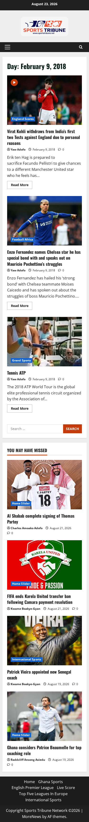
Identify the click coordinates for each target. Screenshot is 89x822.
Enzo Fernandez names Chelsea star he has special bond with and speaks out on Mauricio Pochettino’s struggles (44, 220)
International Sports (26, 659)
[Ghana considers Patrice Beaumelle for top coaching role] (44, 716)
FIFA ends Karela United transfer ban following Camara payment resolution (39, 599)
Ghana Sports (50, 781)
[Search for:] (35, 428)
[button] (7, 47)
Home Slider (21, 503)
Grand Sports (21, 360)
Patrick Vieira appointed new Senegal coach (39, 675)
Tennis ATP (44, 341)
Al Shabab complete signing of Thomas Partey (41, 519)
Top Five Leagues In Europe (43, 793)
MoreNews (31, 816)
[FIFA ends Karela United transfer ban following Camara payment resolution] (44, 565)
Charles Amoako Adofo (26, 528)
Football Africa (22, 239)
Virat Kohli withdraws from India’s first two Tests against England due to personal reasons (44, 100)
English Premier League (33, 787)
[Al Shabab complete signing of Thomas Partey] (44, 484)
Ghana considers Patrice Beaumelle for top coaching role (44, 750)
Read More (21, 184)
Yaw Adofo (18, 149)
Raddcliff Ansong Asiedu (28, 760)
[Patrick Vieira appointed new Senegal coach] (44, 640)
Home (29, 781)
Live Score (66, 787)
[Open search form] (81, 47)
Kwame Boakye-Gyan (25, 609)
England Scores (23, 119)
